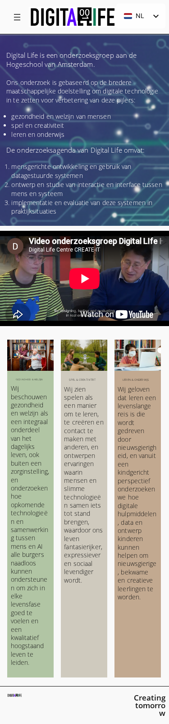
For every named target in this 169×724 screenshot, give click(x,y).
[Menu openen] (17, 17)
